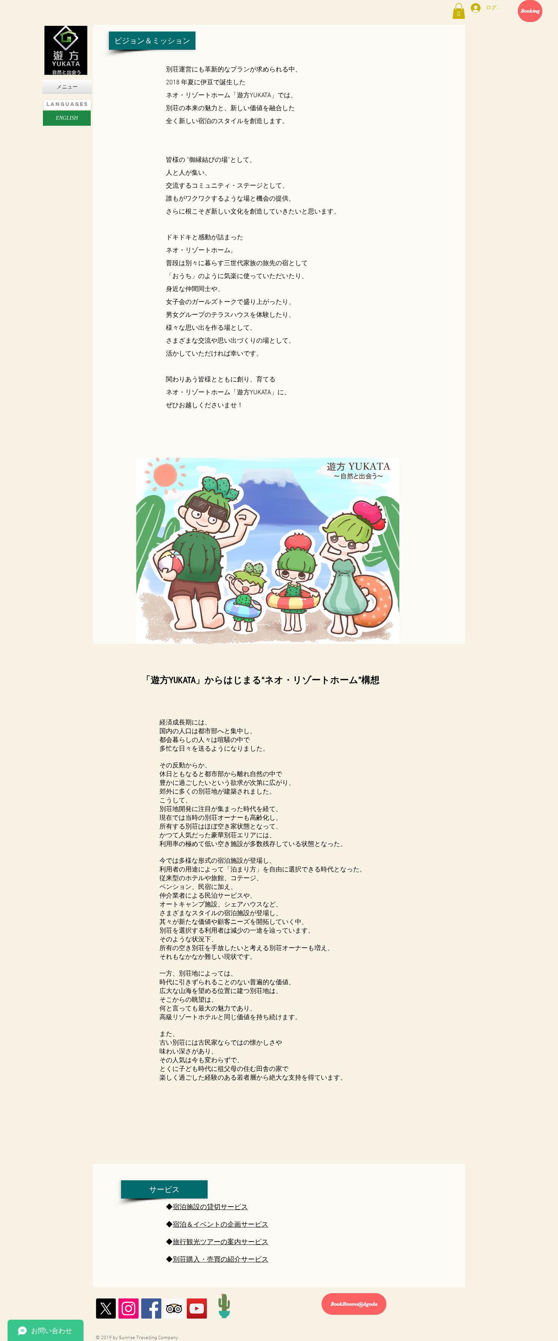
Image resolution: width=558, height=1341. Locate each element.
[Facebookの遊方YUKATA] (151, 1308)
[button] (458, 11)
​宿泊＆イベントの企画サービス (220, 1225)
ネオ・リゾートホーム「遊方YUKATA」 (221, 96)
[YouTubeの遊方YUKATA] (197, 1308)
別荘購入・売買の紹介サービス (220, 1260)
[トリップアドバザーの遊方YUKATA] (174, 1308)
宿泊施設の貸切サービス (210, 1207)
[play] (383, 637)
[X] (106, 1308)
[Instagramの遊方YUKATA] (128, 1308)
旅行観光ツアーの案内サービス (220, 1242)
